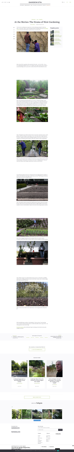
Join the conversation (37, 349)
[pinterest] (3, 2)
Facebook (49, 438)
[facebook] (6, 2)
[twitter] (8, 2)
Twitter (49, 439)
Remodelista (48, 5)
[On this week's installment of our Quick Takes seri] (47, 414)
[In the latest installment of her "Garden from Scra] (37, 414)
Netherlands (33, 19)
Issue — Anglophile (39, 19)
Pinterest (49, 435)
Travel (31, 5)
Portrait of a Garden (20, 327)
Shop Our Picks (39, 5)
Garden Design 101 (27, 5)
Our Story (44, 5)
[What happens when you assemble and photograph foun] (27, 414)
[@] (14, 407)
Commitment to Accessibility (40, 441)
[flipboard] (2, 2)
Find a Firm (35, 5)
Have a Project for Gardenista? (40, 443)
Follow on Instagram (37, 420)
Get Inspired (22, 5)
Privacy (39, 439)
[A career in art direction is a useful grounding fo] (57, 414)
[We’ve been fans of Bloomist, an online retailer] (17, 414)
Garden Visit (41, 337)
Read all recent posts (37, 397)
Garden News (37, 337)
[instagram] (5, 2)
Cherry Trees (32, 337)
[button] (63, 2)
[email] (9, 2)
